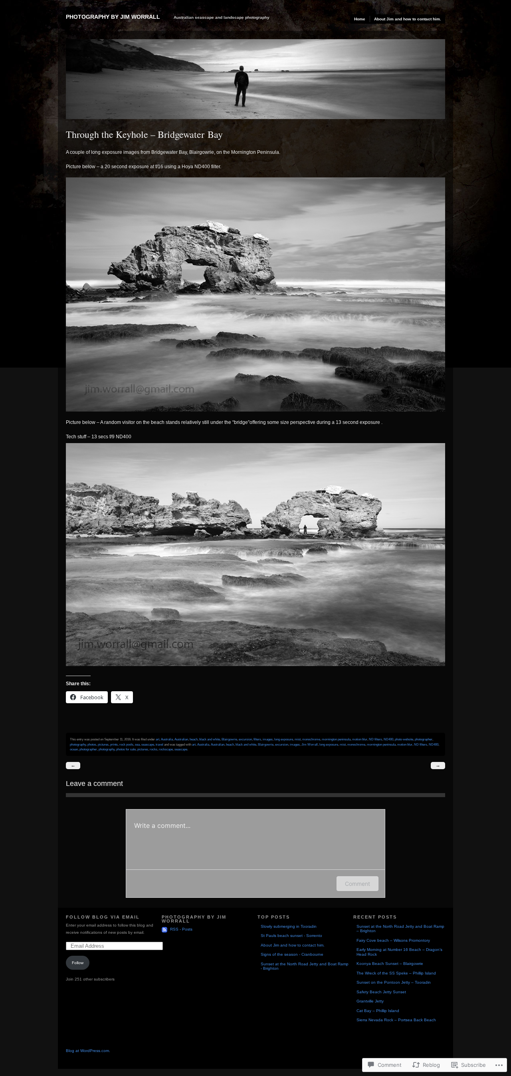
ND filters (375, 739)
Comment (357, 883)
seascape (147, 744)
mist (298, 739)
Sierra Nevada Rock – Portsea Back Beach (396, 1020)
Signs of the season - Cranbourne (292, 954)
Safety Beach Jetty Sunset (381, 992)
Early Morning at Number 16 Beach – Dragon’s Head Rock (399, 952)
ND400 (388, 739)
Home (359, 19)
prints (114, 744)
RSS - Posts (181, 929)
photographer (423, 739)
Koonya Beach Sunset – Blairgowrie (390, 963)
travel (159, 744)
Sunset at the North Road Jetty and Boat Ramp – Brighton (400, 928)
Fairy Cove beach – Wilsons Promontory (393, 940)
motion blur (359, 739)
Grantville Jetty (370, 1001)
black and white (209, 739)
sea (137, 744)
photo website (404, 739)
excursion (245, 739)
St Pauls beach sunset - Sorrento (291, 935)
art (157, 739)
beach (194, 739)
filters (257, 739)
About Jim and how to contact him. (407, 19)
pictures (103, 744)
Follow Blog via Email (103, 917)
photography (78, 744)
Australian (181, 739)
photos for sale (126, 749)
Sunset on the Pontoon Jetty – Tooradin (394, 982)
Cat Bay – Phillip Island (378, 1010)
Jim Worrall (309, 744)
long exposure (283, 739)
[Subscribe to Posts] (165, 929)
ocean (74, 749)
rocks (153, 749)
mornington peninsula (336, 739)
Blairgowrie (229, 739)
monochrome (311, 739)
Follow (77, 963)
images (268, 739)
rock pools (126, 744)
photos (91, 744)
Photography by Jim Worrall (113, 17)
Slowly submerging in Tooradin (289, 926)
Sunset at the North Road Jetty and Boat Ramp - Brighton (305, 966)
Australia (167, 739)
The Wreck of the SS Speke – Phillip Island (396, 973)
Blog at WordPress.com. (88, 1050)
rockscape (166, 749)
